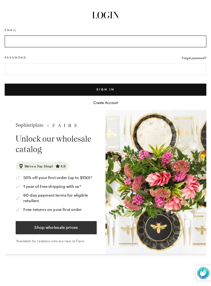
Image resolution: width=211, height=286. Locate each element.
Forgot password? (194, 58)
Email (11, 30)
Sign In (105, 89)
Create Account (105, 102)
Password (15, 58)
